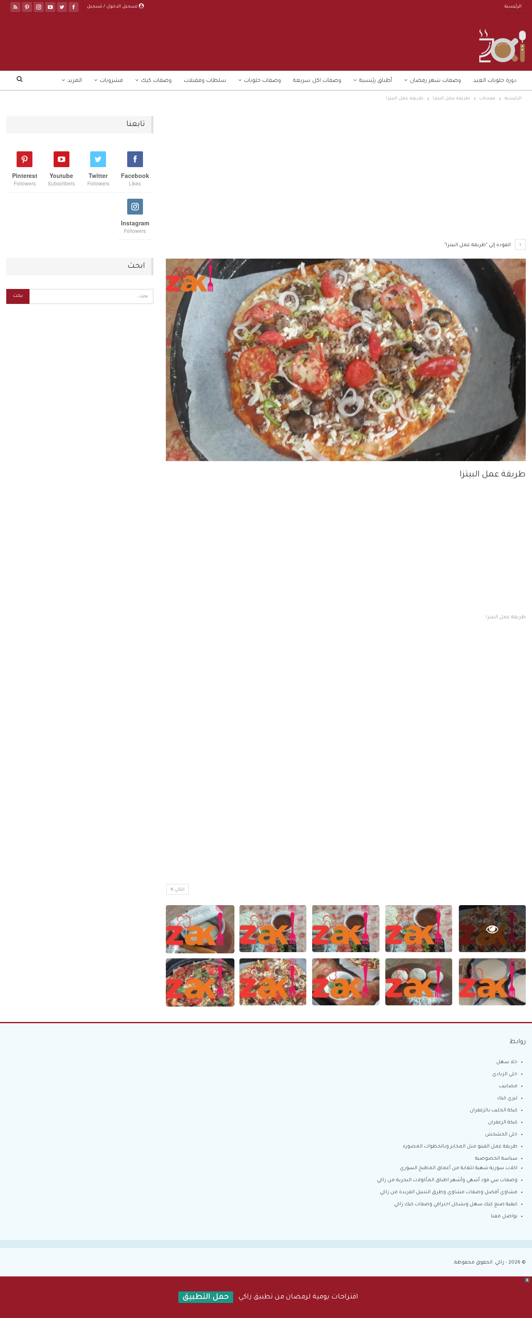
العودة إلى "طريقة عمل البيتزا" (478, 245)
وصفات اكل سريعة (317, 81)
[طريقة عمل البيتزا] (418, 928)
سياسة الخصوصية (496, 1159)
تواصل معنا (504, 1216)
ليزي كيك (507, 1098)
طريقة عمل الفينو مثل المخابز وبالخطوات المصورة (460, 1147)
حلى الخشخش (501, 1135)
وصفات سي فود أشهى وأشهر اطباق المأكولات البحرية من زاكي (447, 1180)
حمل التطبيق (205, 1297)
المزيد (74, 81)
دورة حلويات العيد (495, 81)
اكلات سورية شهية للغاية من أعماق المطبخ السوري (458, 1168)
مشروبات (111, 81)
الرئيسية (513, 6)
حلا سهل (506, 1062)
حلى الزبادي (504, 1074)
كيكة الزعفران (502, 1122)
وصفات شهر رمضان (435, 81)
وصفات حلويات (262, 81)
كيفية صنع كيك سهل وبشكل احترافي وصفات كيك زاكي (455, 1204)
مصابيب (508, 1086)
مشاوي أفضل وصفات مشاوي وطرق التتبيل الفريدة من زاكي (448, 1192)
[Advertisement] (346, 177)
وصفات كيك (156, 81)
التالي (179, 889)
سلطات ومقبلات (205, 81)
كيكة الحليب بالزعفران (493, 1110)
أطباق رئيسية (375, 81)
